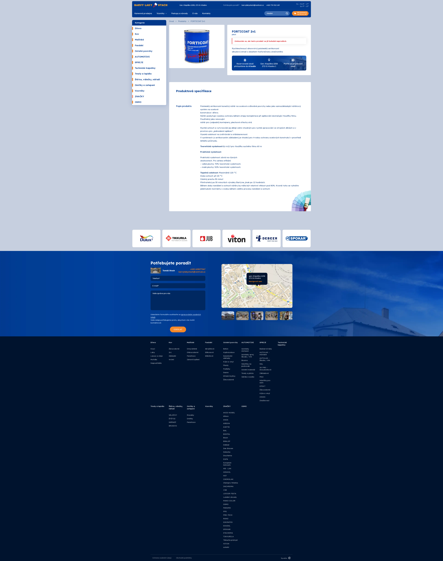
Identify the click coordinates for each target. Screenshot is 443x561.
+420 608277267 (197, 269)
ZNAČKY (139, 96)
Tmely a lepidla (143, 73)
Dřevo (138, 28)
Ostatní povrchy (143, 51)
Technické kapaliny (145, 68)
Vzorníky (139, 90)
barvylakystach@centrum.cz (253, 5)
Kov (137, 34)
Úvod (171, 21)
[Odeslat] (178, 329)
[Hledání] (287, 13)
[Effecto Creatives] (286, 557)
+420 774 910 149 (273, 5)
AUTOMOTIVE (142, 56)
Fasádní (139, 45)
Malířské (139, 39)
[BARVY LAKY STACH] (150, 5)
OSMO (138, 102)
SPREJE (139, 62)
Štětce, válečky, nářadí (147, 79)
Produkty (182, 21)
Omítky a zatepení (145, 85)
